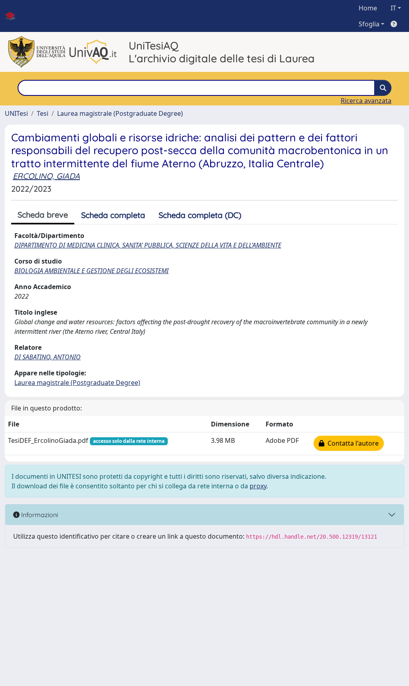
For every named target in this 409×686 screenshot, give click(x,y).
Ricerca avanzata (366, 100)
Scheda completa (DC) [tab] (200, 215)
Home (368, 8)
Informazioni (39, 515)
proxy (258, 486)
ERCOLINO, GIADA (46, 176)
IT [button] (393, 8)
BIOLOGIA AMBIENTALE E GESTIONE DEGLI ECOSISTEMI (91, 270)
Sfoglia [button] (369, 24)
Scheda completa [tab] (113, 215)
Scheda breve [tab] (43, 215)
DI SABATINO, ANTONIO (47, 357)
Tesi (42, 113)
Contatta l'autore (351, 443)
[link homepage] (13, 16)
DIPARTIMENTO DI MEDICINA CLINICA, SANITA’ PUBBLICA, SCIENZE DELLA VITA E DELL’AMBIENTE (147, 245)
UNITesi (16, 113)
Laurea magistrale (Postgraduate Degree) (120, 113)
